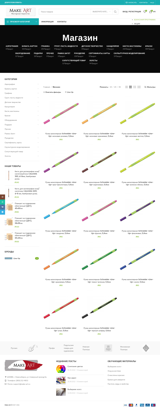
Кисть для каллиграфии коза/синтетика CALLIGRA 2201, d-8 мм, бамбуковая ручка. (27, 191)
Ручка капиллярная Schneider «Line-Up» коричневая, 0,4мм (99, 183)
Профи (35, 348)
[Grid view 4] (134, 87)
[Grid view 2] (126, 87)
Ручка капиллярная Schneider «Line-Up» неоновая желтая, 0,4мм (137, 134)
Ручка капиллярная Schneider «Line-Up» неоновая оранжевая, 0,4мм (99, 134)
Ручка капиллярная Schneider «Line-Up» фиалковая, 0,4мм (137, 232)
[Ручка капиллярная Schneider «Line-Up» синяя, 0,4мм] (137, 259)
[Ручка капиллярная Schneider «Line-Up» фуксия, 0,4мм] (99, 211)
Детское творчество (13, 102)
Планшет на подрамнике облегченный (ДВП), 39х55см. (25, 220)
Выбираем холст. (75, 389)
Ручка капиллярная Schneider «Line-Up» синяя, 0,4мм (137, 280)
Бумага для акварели (116, 379)
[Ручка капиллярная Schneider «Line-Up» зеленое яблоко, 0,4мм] (137, 162)
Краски (7, 115)
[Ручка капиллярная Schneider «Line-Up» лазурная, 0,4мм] (61, 211)
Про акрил (72, 378)
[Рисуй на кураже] (15, 348)
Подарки (8, 125)
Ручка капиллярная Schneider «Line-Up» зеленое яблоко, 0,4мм (137, 183)
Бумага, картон (11, 89)
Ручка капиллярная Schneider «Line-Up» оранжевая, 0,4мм (61, 280)
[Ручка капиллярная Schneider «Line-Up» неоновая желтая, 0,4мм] (137, 113)
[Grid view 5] (139, 87)
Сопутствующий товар (14, 151)
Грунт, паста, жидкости (14, 98)
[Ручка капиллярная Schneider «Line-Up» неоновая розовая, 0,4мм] (61, 113)
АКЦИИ (137, 24)
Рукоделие (9, 138)
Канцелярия (10, 106)
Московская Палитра (108, 348)
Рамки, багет (10, 133)
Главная (46, 87)
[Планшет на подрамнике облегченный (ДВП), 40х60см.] (9, 207)
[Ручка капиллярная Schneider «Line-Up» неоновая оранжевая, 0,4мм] (99, 113)
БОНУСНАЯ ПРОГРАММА (144, 20)
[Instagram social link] (2, 197)
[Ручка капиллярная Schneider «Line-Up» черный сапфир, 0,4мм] (99, 308)
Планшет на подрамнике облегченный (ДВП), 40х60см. (25, 206)
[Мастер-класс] (129, 348)
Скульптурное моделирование (17, 147)
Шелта (148, 348)
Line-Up (70, 92)
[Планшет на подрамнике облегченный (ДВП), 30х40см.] (9, 237)
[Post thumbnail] (61, 369)
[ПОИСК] (115, 12)
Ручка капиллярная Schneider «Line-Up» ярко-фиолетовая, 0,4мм (61, 183)
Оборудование (11, 120)
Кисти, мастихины (12, 111)
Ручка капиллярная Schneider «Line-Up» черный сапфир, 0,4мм (99, 329)
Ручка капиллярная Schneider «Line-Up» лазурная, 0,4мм (61, 232)
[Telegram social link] (2, 212)
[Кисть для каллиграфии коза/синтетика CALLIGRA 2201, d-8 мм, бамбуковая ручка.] (9, 193)
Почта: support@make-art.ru (18, 384)
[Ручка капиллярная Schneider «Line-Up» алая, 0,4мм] (61, 308)
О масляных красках (116, 375)
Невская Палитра (69, 348)
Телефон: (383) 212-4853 (17, 380)
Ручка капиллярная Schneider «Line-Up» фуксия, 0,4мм (99, 232)
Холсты (8, 156)
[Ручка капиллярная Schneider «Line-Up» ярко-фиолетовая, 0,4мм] (61, 162)
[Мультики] (91, 348)
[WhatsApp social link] (2, 202)
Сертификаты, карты (13, 142)
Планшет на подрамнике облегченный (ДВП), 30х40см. (25, 235)
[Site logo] (20, 11)
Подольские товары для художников (52, 348)
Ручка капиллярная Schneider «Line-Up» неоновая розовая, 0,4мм (61, 134)
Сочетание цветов (75, 366)
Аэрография (10, 84)
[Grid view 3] (130, 87)
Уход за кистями (114, 371)
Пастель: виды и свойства (118, 384)
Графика (8, 93)
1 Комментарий (82, 370)
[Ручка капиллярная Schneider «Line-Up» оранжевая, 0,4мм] (61, 259)
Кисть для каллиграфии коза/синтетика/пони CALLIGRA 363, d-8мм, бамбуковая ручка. (27, 175)
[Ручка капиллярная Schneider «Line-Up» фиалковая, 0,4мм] (137, 211)
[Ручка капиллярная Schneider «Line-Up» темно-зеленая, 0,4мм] (99, 259)
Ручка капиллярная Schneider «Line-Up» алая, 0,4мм (61, 329)
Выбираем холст (114, 366)
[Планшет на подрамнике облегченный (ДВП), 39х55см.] (9, 222)
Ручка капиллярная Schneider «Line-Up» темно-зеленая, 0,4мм (99, 280)
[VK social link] (2, 207)
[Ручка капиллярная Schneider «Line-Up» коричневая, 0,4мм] (99, 162)
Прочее (8, 129)
